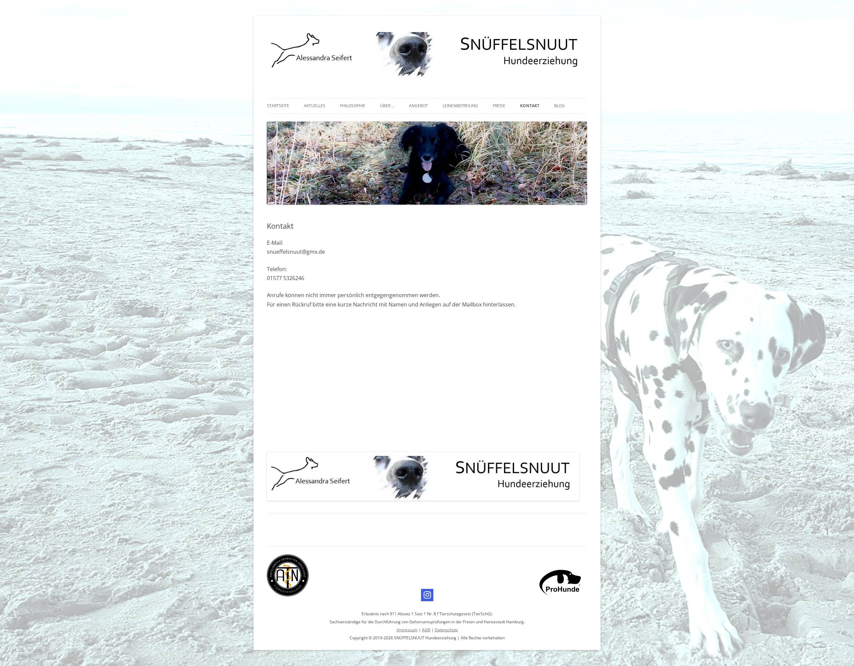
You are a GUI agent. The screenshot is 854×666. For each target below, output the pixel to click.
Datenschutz (446, 630)
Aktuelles (314, 105)
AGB (426, 630)
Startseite (278, 105)
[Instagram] (427, 595)
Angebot (418, 105)
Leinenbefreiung (460, 105)
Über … (387, 105)
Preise (499, 105)
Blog (559, 105)
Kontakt (529, 105)
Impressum (407, 630)
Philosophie (352, 105)
